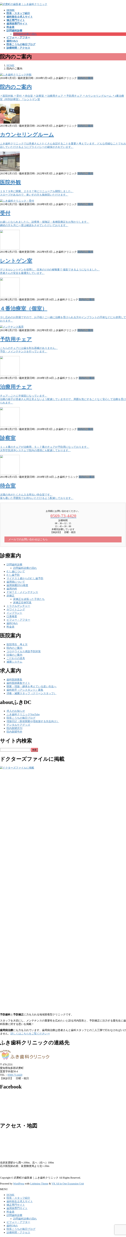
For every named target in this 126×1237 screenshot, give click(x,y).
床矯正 (10, 595)
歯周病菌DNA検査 (17, 585)
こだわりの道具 (16, 658)
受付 (5, 213)
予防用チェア (16, 339)
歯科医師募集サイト (18, 683)
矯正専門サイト (16, 1204)
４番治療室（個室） (23, 308)
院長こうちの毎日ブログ (21, 717)
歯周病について (16, 581)
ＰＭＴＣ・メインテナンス (22, 592)
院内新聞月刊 (14, 728)
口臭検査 (12, 616)
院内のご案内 (85, 78)
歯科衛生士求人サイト (20, 1201)
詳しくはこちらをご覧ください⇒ (30, 1033)
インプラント (14, 613)
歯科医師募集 (14, 679)
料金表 (10, 626)
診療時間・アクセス (18, 1232)
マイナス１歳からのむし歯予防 (25, 578)
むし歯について (16, 571)
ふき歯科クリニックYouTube (23, 714)
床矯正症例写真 (22, 602)
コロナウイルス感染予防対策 (24, 651)
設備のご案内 (14, 654)
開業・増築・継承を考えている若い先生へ (31, 686)
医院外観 (10, 182)
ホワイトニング (16, 609)
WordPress (18, 1183)
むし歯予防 (13, 575)
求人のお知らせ (16, 711)
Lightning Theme (39, 1183)
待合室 (8, 486)
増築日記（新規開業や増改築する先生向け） (33, 721)
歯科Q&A (12, 623)
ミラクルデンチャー (18, 606)
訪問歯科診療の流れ (25, 34)
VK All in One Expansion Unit (68, 1183)
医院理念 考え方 (17, 644)
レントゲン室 (16, 261)
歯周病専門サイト (17, 1208)
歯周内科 (12, 588)
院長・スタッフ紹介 (18, 1198)
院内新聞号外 (14, 731)
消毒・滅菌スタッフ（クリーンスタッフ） (31, 693)
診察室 (8, 438)
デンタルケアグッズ (18, 724)
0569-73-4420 (15, 1074)
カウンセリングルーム (27, 135)
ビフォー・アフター (18, 619)
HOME (10, 1194)
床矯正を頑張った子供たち (29, 599)
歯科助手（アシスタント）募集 (25, 690)
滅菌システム (14, 661)
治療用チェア (16, 387)
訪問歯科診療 (14, 564)
